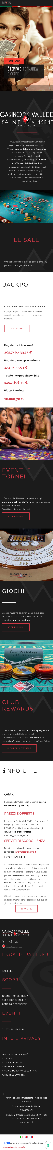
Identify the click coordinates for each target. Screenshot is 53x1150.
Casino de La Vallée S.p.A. (19, 1071)
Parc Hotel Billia (14, 1000)
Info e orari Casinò (15, 1054)
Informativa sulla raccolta (14, 1147)
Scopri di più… (15, 516)
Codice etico (41, 1098)
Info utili (26, 909)
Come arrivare (12, 1062)
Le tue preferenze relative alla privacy (26, 1143)
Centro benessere (14, 1004)
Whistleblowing (13, 1075)
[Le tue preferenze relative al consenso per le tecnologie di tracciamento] (48, 1145)
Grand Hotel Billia (15, 996)
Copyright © (12, 1115)
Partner (7, 971)
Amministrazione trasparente (20, 1098)
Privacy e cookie (13, 1066)
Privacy (27, 1101)
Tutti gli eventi (13, 1029)
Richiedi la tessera (19, 748)
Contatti (8, 1058)
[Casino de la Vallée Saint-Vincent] (6, 3)
